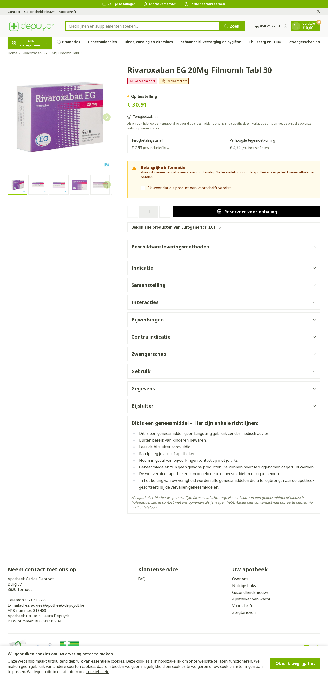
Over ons (240, 579)
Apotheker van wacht (251, 599)
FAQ (141, 579)
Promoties (71, 42)
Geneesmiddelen (102, 42)
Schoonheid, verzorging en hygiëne (211, 42)
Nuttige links (244, 585)
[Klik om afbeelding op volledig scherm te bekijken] (60, 117)
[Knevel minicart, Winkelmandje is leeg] (296, 26)
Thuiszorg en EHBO (265, 42)
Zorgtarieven (244, 612)
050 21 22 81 (36, 600)
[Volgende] (107, 117)
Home (12, 53)
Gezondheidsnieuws (39, 11)
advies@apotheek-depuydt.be (57, 605)
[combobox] (142, 26)
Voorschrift (67, 11)
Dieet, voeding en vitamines (149, 42)
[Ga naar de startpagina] (32, 26)
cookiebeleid (97, 671)
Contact (14, 11)
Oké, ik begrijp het (295, 663)
